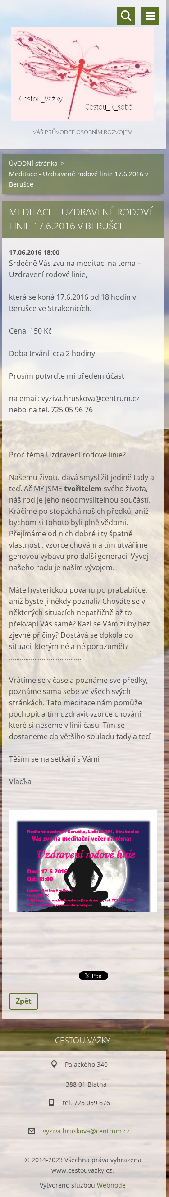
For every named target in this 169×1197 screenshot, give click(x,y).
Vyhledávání (126, 16)
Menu (150, 16)
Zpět (24, 1001)
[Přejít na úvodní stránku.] (83, 63)
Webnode (111, 1185)
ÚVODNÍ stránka (33, 163)
